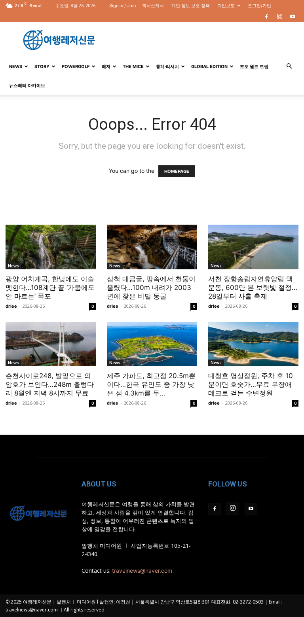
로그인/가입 (259, 5)
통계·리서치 (167, 66)
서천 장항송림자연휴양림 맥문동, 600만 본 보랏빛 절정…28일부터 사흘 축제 (252, 287)
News (15, 66)
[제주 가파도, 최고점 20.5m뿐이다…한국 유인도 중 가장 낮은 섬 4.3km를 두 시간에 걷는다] (152, 344)
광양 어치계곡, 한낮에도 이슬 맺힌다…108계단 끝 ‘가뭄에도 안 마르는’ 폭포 (50, 287)
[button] (288, 66)
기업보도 (226, 5)
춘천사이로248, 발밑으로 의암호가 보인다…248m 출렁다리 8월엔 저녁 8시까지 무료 (50, 384)
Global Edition (209, 66)
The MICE (133, 66)
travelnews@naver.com (142, 570)
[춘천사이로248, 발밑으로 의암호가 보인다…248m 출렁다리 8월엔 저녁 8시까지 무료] (51, 344)
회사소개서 (153, 5)
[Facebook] (266, 16)
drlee (11, 306)
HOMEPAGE (176, 171)
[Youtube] (292, 16)
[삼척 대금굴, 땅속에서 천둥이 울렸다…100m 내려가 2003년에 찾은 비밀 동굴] (152, 247)
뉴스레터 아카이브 (27, 85)
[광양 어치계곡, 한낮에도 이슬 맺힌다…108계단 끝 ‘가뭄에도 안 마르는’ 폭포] (51, 247)
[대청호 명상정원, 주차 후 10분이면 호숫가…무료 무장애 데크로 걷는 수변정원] (253, 344)
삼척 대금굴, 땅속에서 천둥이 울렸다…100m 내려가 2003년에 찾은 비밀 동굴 (151, 287)
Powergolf (75, 66)
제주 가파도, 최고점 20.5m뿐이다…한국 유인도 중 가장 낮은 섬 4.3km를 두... (151, 384)
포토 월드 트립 (254, 66)
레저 (106, 66)
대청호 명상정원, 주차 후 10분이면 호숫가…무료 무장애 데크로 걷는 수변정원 (250, 384)
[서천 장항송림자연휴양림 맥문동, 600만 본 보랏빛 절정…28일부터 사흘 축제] (253, 247)
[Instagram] (279, 16)
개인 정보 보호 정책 (190, 5)
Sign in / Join (122, 5)
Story (41, 66)
